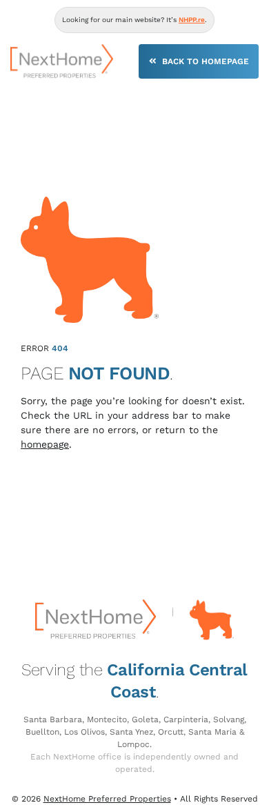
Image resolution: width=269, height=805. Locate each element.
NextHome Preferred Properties (107, 799)
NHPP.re (192, 19)
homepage (45, 444)
